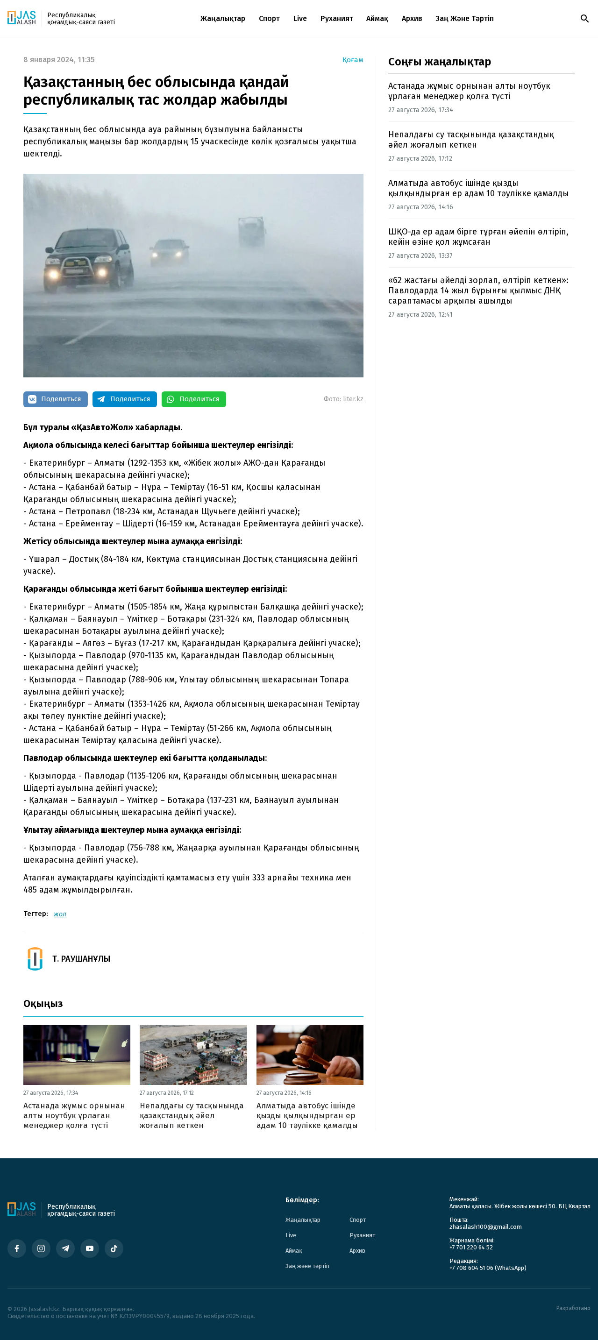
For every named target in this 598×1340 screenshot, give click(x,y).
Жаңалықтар (222, 18)
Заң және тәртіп (465, 18)
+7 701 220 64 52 (471, 1247)
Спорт (269, 18)
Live (300, 18)
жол (60, 914)
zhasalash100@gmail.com (485, 1226)
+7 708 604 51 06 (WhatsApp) (488, 1267)
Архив (412, 18)
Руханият (336, 18)
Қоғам (352, 60)
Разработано (573, 1308)
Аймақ (377, 18)
